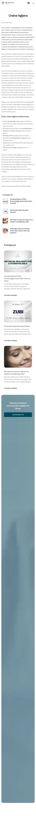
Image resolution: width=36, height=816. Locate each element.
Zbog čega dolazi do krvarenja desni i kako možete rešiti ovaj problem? (20, 231)
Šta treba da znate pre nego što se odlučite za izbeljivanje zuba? (21, 221)
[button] (18, 415)
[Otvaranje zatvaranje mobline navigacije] (33, 3)
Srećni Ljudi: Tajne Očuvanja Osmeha (19, 211)
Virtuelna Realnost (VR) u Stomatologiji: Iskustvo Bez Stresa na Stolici (21, 201)
